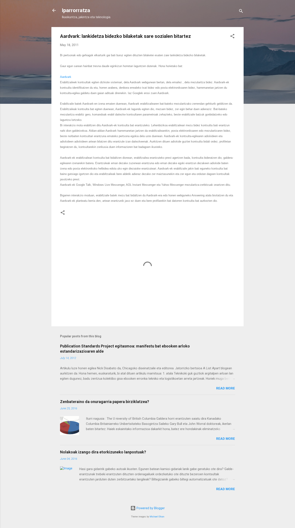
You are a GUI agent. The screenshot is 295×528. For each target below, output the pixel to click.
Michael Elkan (157, 516)
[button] (232, 37)
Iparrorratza (76, 10)
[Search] (241, 11)
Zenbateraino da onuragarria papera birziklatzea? (104, 401)
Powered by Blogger (150, 508)
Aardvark (65, 76)
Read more (225, 388)
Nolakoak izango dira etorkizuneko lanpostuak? (103, 452)
